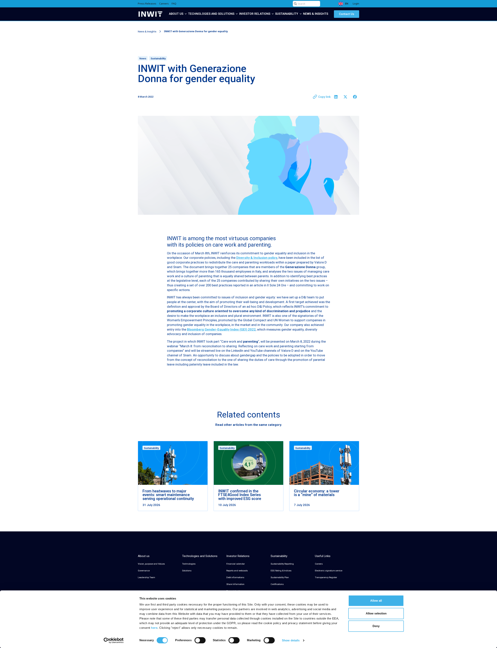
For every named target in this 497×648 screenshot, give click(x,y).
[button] (335, 97)
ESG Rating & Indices (281, 570)
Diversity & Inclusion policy (256, 258)
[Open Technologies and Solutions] (236, 14)
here (154, 627)
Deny (376, 626)
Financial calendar (235, 564)
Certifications (277, 584)
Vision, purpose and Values (151, 564)
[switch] (200, 640)
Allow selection (376, 613)
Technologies (188, 564)
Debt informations (235, 577)
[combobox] (306, 4)
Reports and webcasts (237, 570)
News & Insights (147, 31)
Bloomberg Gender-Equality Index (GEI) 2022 (221, 329)
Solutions (186, 570)
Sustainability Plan (280, 577)
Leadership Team (146, 577)
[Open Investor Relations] (272, 14)
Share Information (235, 584)
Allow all (376, 600)
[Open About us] (185, 14)
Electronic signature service (328, 570)
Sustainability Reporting (282, 564)
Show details (291, 640)
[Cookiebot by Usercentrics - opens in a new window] (114, 640)
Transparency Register (326, 577)
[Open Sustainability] (300, 14)
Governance (144, 570)
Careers (319, 564)
